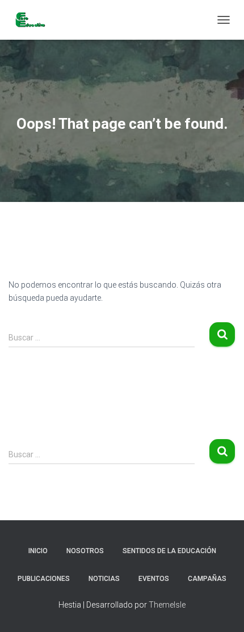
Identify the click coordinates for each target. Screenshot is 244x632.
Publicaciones (44, 579)
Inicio (38, 551)
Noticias (104, 579)
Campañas (207, 579)
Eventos (153, 579)
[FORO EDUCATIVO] (34, 20)
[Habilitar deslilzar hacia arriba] (221, 609)
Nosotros (85, 551)
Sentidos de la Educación (169, 551)
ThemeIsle (167, 604)
